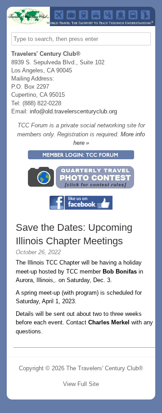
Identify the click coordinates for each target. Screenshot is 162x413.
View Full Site (81, 384)
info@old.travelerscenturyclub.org (73, 111)
